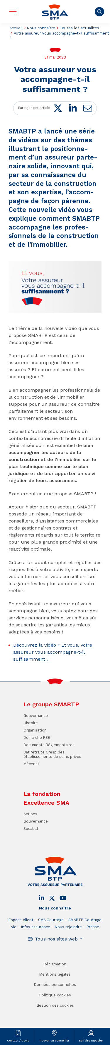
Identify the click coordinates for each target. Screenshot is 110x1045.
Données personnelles (55, 984)
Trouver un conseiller (54, 1040)
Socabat (30, 828)
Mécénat (31, 764)
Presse (93, 927)
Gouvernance (35, 715)
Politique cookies (55, 995)
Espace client (21, 920)
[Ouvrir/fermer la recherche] (99, 11)
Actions (30, 814)
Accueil (16, 28)
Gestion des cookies (55, 1005)
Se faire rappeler (91, 1040)
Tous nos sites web (56, 939)
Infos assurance (35, 927)
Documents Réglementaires (49, 745)
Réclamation (55, 964)
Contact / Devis (18, 1040)
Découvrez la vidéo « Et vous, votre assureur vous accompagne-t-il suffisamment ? (52, 652)
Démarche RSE (36, 737)
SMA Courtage (51, 920)
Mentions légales (55, 974)
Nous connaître (41, 28)
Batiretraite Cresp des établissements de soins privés (52, 754)
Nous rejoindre (68, 927)
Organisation (35, 730)
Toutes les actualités (79, 28)
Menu (13, 12)
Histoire (30, 723)
